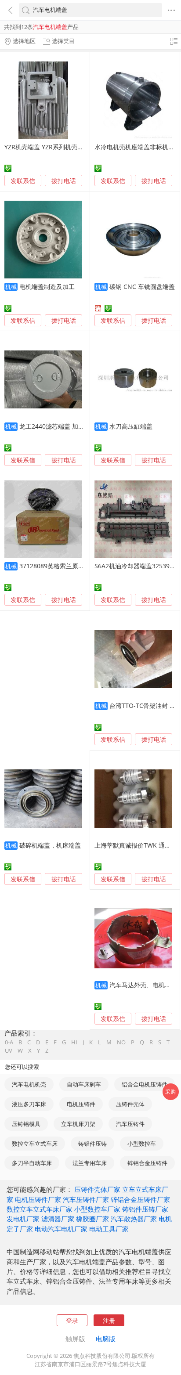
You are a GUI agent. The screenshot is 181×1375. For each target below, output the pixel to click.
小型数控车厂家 (97, 1209)
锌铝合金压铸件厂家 (140, 1199)
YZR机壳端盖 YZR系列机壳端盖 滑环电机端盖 (66, 147)
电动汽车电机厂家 (61, 1228)
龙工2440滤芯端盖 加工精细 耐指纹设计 (74, 426)
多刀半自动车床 (32, 1163)
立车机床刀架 (78, 1124)
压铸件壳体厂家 (97, 1189)
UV (8, 1051)
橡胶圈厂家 (92, 1218)
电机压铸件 (81, 1104)
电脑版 (106, 1338)
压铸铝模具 (26, 1124)
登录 (72, 1320)
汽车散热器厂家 (134, 1218)
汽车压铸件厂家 (86, 1199)
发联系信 (23, 181)
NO (121, 1042)
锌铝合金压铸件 (147, 1163)
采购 (170, 1091)
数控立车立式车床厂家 (39, 1209)
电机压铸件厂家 (38, 1199)
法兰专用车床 (89, 1163)
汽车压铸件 (130, 1124)
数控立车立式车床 (35, 1144)
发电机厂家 (23, 1218)
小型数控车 (141, 1144)
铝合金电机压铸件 (144, 1084)
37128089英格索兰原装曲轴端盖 (64, 566)
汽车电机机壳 (29, 1084)
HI (74, 1042)
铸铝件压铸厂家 (145, 1209)
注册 (109, 1320)
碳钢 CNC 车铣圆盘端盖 (142, 286)
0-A (9, 1042)
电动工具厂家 (109, 1228)
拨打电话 (63, 180)
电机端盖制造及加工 (47, 286)
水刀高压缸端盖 (130, 426)
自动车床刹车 (84, 1084)
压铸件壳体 (130, 1104)
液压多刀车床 (29, 1104)
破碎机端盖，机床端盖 (50, 845)
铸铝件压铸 (92, 1144)
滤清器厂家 (57, 1218)
